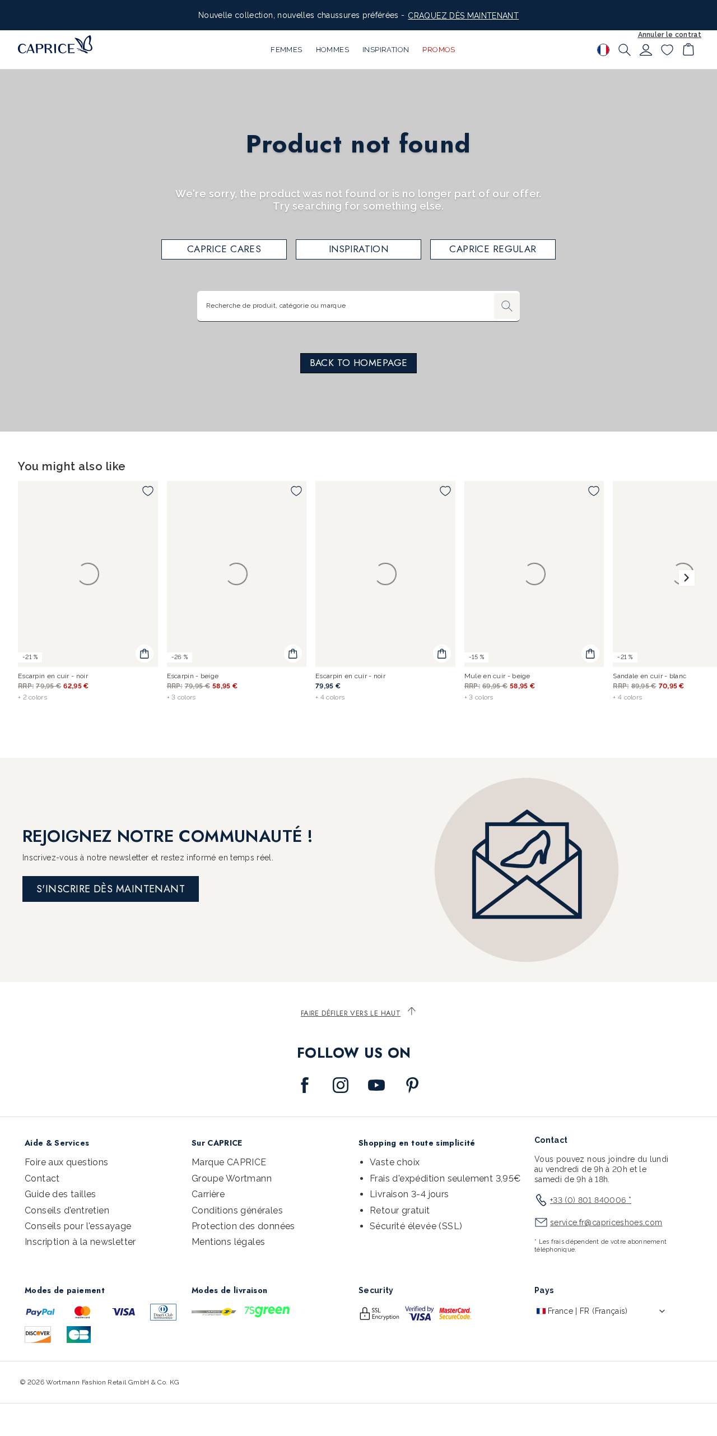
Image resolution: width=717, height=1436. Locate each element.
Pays (543, 1290)
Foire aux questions (67, 1162)
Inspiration (359, 249)
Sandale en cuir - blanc (649, 676)
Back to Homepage (359, 362)
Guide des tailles (60, 1194)
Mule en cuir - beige (497, 676)
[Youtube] (376, 1085)
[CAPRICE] (55, 44)
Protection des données (243, 1226)
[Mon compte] (646, 50)
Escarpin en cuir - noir (53, 676)
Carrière (208, 1194)
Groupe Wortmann (232, 1178)
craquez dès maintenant (463, 15)
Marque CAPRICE (229, 1162)
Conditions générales (237, 1210)
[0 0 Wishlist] (667, 50)
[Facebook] (304, 1085)
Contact (42, 1178)
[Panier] (688, 50)
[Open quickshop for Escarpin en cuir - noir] (144, 654)
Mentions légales (228, 1241)
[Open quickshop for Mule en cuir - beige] (590, 654)
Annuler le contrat (669, 35)
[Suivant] (687, 578)
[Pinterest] (412, 1085)
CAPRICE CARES (224, 249)
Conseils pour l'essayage (78, 1226)
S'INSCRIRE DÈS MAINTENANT (110, 889)
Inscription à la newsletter (80, 1241)
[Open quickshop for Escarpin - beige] (293, 654)
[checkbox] (148, 491)
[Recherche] (624, 50)
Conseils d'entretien (67, 1210)
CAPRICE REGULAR (492, 249)
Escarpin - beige (193, 676)
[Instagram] (340, 1085)
